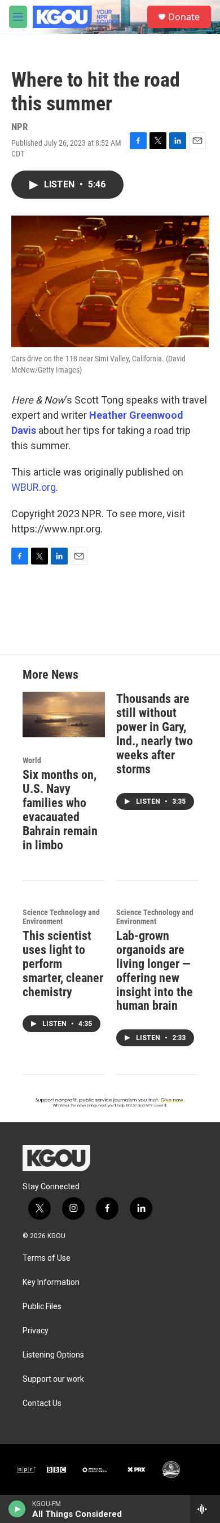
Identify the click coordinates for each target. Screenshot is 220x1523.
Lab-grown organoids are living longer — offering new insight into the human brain (154, 971)
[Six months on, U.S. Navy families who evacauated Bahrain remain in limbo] (64, 714)
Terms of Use (47, 1258)
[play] (17, 1509)
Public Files (42, 1306)
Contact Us (42, 1403)
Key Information (51, 1282)
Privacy (36, 1331)
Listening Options (53, 1355)
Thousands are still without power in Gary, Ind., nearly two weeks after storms (154, 734)
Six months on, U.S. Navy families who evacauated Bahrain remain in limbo (60, 810)
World (32, 760)
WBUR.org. (34, 487)
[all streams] (205, 1509)
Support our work (53, 1379)
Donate (184, 17)
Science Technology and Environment (61, 917)
